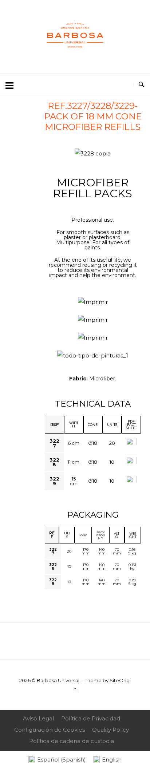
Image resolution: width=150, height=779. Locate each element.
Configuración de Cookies (49, 729)
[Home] (75, 57)
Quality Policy (110, 729)
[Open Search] (141, 85)
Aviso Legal (38, 718)
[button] (51, 153)
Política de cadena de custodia (71, 741)
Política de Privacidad (90, 718)
